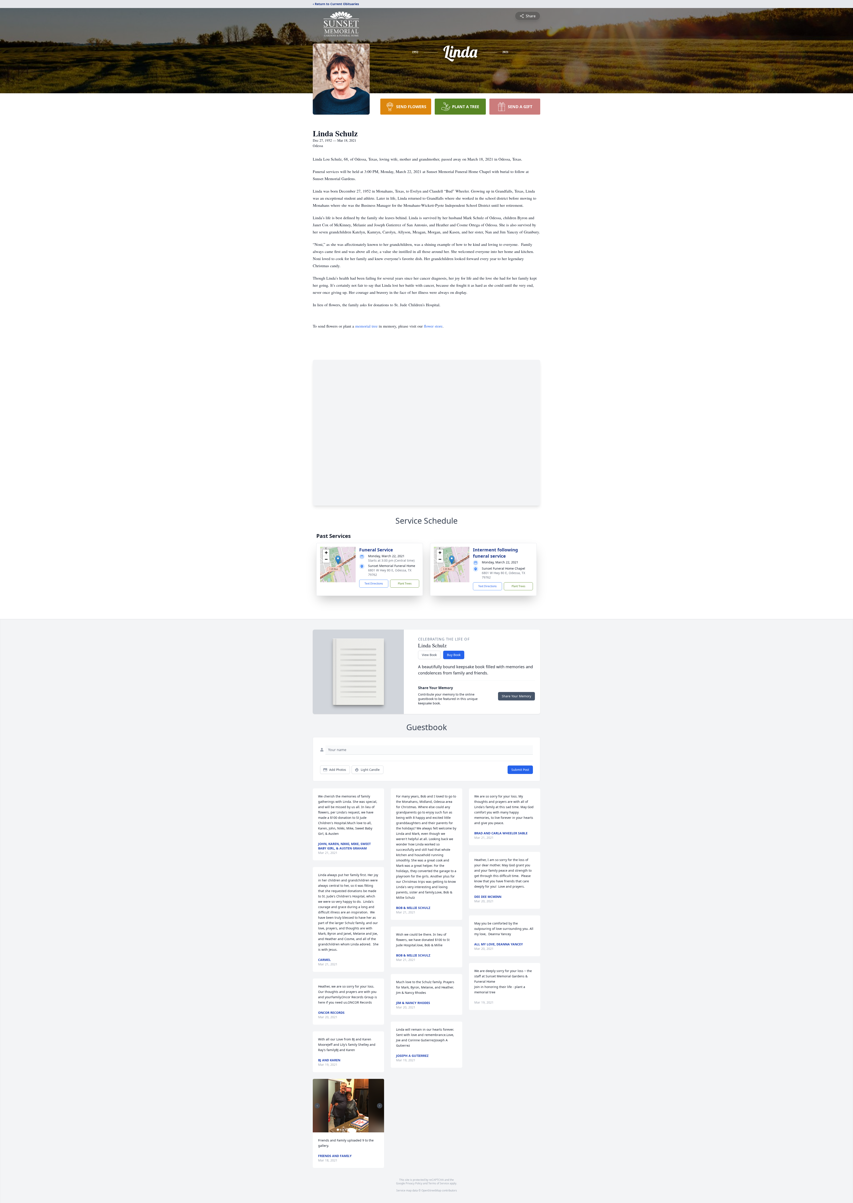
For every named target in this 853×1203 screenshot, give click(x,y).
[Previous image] (317, 1105)
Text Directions (374, 583)
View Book (429, 655)
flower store (433, 326)
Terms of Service (438, 1183)
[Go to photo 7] (354, 1130)
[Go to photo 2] (340, 1130)
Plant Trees (405, 583)
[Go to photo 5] (348, 1130)
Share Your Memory (516, 696)
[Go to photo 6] (351, 1130)
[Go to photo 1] (338, 1130)
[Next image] (379, 1105)
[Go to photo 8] (356, 1130)
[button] (338, 560)
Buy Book (453, 655)
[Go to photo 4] (346, 1130)
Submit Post (520, 770)
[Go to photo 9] (359, 1130)
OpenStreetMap (431, 1190)
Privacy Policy (414, 1183)
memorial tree (366, 326)
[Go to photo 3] (343, 1130)
